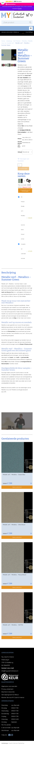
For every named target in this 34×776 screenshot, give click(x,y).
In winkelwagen (23, 168)
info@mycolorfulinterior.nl (9, 671)
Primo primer (11, 331)
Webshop (9, 41)
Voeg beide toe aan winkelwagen (25, 190)
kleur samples (24, 374)
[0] (27, 15)
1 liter (23, 137)
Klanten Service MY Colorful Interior (12, 697)
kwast (11, 357)
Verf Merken (17, 41)
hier (23, 126)
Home (3, 41)
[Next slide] (15, 55)
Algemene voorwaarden (9, 686)
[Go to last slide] (2, 55)
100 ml (27, 137)
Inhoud (20, 152)
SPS (5, 391)
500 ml (30, 139)
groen (23, 146)
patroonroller (25, 357)
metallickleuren (26, 142)
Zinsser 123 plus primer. (26, 344)
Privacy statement (7, 689)
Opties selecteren (17, 487)
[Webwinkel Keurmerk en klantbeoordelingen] (9, 677)
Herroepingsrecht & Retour (10, 695)
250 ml (26, 139)
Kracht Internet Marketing (16, 743)
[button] (25, 160)
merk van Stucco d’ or (7, 292)
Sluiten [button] (20, 8)
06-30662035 (5, 665)
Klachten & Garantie (7, 692)
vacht (17, 357)
